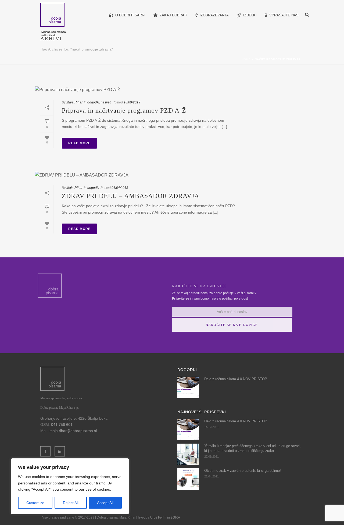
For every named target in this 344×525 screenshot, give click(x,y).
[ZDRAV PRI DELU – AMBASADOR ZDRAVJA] (138, 175)
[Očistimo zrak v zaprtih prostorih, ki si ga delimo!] (188, 479)
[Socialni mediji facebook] (45, 451)
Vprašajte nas (284, 15)
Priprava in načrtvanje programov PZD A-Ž (124, 110)
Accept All (105, 503)
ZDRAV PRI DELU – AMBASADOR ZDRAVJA (130, 195)
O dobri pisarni (130, 15)
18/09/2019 (132, 102)
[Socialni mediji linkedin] (60, 451)
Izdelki (250, 15)
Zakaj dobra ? (173, 15)
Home (246, 59)
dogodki (93, 102)
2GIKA (175, 517)
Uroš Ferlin (158, 517)
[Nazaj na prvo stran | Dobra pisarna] (52, 378)
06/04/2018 (120, 188)
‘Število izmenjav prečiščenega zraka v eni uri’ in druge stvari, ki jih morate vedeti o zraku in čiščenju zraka (252, 448)
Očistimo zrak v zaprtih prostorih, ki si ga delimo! (242, 471)
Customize (35, 503)
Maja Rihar (74, 102)
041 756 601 (62, 424)
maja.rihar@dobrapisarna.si (73, 431)
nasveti (106, 102)
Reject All (70, 503)
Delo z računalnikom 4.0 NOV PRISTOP (235, 379)
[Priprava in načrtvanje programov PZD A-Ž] (138, 89)
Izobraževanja (214, 15)
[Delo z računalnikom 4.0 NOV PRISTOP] (188, 387)
